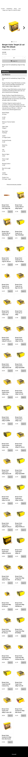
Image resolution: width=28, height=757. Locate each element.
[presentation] (4, 28)
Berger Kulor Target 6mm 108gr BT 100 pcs (6, 525)
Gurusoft (14, 754)
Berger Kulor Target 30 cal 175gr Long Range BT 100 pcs (6, 314)
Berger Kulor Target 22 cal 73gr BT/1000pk (19, 259)
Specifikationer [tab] (6, 74)
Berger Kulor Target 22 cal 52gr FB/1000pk (19, 233)
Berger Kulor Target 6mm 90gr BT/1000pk (19, 631)
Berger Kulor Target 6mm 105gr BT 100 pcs (20, 445)
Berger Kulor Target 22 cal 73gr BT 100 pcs (6, 259)
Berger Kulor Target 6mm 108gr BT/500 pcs (20, 525)
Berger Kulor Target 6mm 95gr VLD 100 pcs (6, 657)
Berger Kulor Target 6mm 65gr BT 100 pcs (19, 578)
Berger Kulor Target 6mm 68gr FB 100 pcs (6, 604)
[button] (11, 41)
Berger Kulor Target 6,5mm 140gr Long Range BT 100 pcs (6, 394)
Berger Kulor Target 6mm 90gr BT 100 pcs (6, 631)
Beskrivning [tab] (5, 71)
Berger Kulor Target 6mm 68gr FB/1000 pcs (19, 604)
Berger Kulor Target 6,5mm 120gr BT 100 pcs (6, 339)
